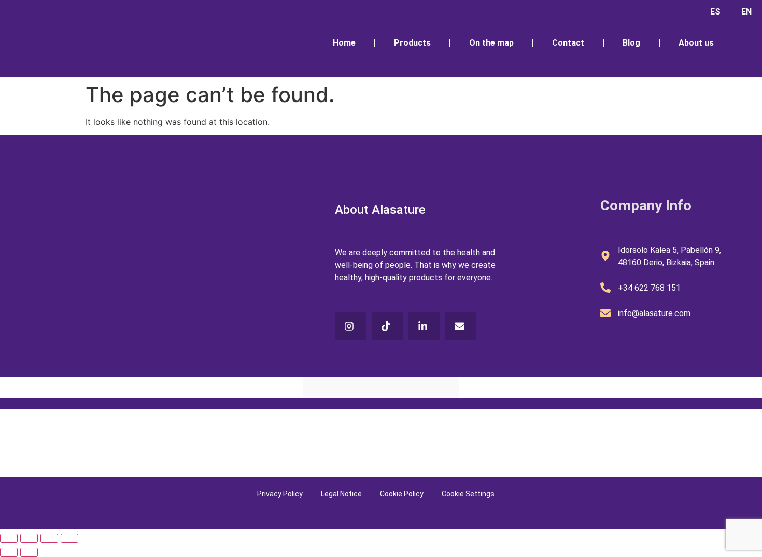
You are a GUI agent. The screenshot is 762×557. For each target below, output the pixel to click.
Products (412, 43)
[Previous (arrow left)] (9, 552)
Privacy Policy (280, 494)
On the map (491, 43)
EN (746, 12)
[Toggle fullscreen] (29, 538)
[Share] (49, 538)
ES (715, 12)
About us (696, 43)
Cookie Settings (468, 494)
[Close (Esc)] (69, 538)
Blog (631, 43)
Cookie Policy (402, 494)
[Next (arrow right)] (29, 552)
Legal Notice (341, 494)
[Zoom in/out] (9, 538)
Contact (568, 43)
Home (344, 43)
